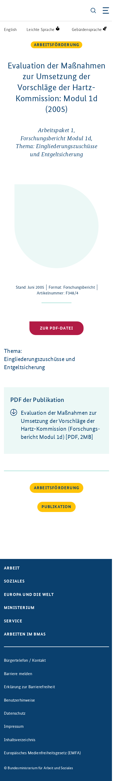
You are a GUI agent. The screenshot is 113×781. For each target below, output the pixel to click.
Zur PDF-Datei (56, 328)
